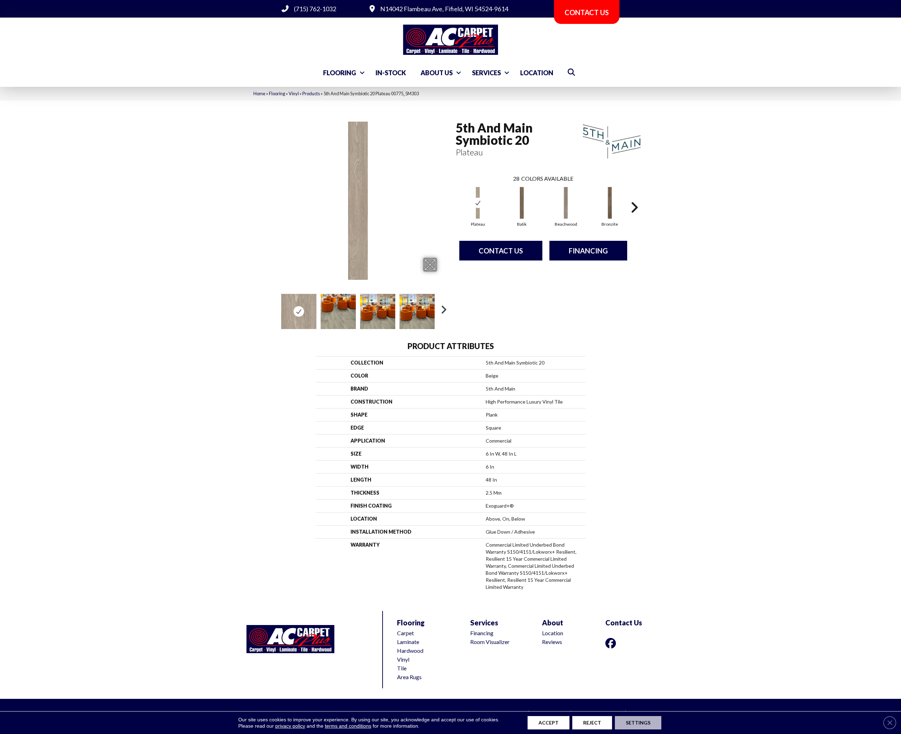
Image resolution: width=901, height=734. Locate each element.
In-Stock (391, 73)
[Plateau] (478, 202)
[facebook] (612, 643)
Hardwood (410, 650)
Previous (273, 307)
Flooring (339, 73)
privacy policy (290, 726)
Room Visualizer (490, 641)
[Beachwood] (566, 202)
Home (259, 93)
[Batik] (522, 202)
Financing (588, 250)
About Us (437, 73)
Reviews (552, 641)
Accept (548, 723)
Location (536, 73)
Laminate (408, 641)
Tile (402, 668)
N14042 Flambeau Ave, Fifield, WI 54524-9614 (444, 9)
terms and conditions (348, 726)
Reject (592, 723)
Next (441, 307)
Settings (638, 723)
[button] (362, 73)
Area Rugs (409, 677)
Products (311, 93)
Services (486, 73)
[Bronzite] (610, 202)
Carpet (405, 633)
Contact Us (501, 250)
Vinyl (294, 93)
